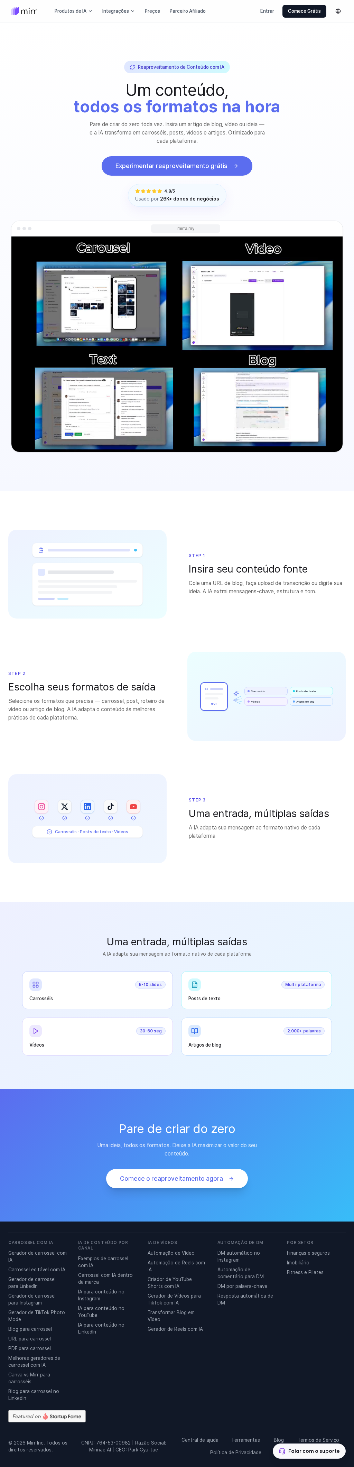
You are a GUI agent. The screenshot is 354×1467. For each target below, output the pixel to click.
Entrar (267, 11)
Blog (279, 1440)
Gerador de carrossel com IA (37, 1256)
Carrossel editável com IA (36, 1269)
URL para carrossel (29, 1338)
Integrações (115, 11)
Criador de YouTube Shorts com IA (170, 1282)
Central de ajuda (199, 1440)
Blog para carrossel (30, 1329)
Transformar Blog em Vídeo (171, 1316)
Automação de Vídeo (171, 1253)
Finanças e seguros (308, 1253)
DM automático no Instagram (238, 1256)
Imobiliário (298, 1262)
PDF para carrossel (29, 1348)
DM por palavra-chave (242, 1286)
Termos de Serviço (318, 1440)
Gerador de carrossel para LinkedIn (32, 1282)
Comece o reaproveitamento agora (171, 1178)
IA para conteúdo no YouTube (101, 1312)
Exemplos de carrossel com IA (103, 1262)
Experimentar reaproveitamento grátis (171, 165)
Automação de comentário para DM (240, 1273)
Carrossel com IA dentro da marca (105, 1278)
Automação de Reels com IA (176, 1266)
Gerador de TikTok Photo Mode (36, 1316)
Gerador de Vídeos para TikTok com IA (174, 1299)
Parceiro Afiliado (188, 11)
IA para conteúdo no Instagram (101, 1295)
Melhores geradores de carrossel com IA (34, 1361)
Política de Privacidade (235, 1452)
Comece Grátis (304, 11)
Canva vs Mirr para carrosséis (29, 1378)
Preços (152, 11)
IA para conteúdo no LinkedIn (101, 1328)
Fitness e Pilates (305, 1272)
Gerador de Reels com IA (175, 1329)
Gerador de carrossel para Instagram (32, 1299)
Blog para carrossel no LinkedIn (33, 1395)
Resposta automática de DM (245, 1299)
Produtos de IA (70, 11)
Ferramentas (246, 1440)
